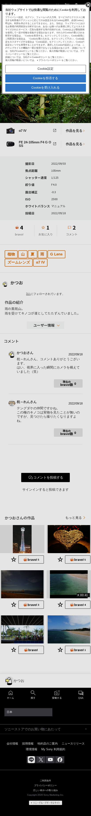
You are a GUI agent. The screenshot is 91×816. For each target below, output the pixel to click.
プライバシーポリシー (50, 60)
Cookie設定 (45, 68)
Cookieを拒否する (45, 78)
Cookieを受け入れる (45, 87)
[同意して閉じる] (87, 4)
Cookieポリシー (39, 57)
